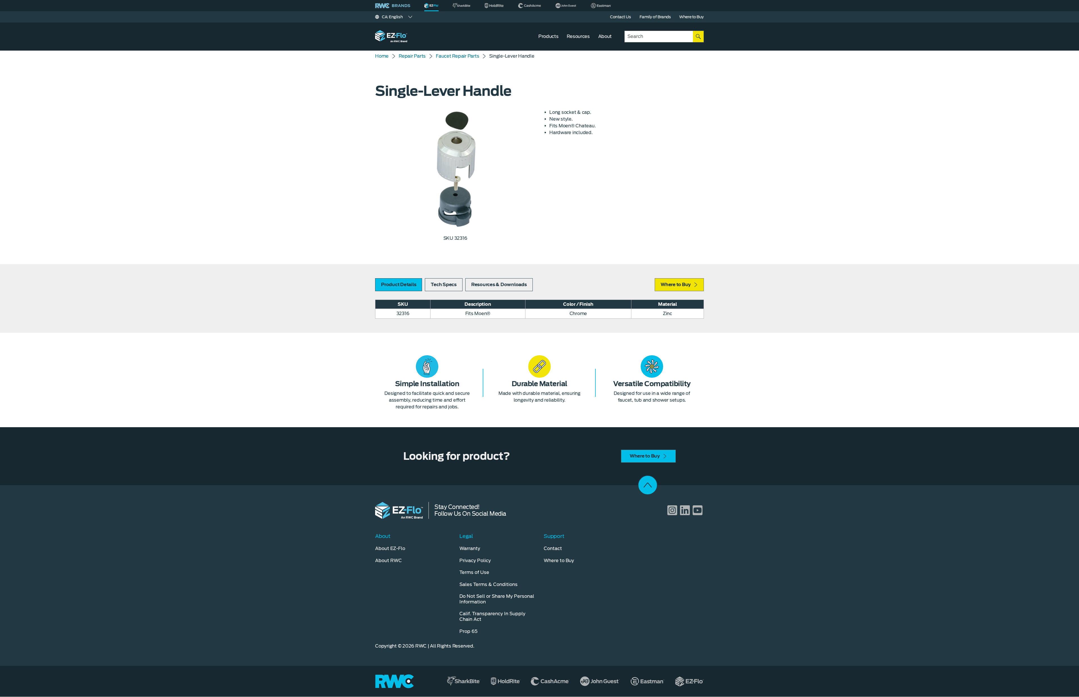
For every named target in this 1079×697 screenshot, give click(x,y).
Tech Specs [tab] (444, 284)
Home (382, 56)
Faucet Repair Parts (457, 56)
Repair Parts (412, 56)
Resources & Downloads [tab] (499, 284)
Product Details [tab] (398, 284)
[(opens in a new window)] (462, 5)
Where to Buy (676, 284)
